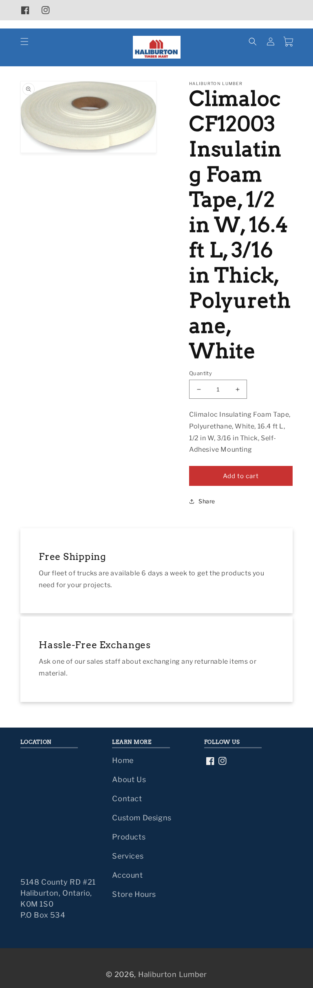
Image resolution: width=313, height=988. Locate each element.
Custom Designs (141, 817)
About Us (129, 779)
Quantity (200, 373)
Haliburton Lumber (172, 974)
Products (128, 837)
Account (127, 875)
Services (127, 856)
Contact (127, 798)
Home (122, 760)
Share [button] (206, 501)
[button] (24, 41)
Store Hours (134, 894)
